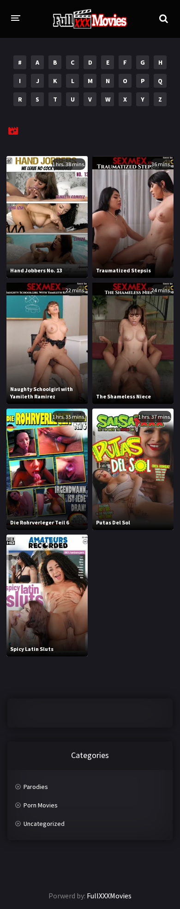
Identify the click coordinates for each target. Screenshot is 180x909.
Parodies (36, 787)
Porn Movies (41, 805)
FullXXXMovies (109, 895)
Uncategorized (44, 823)
